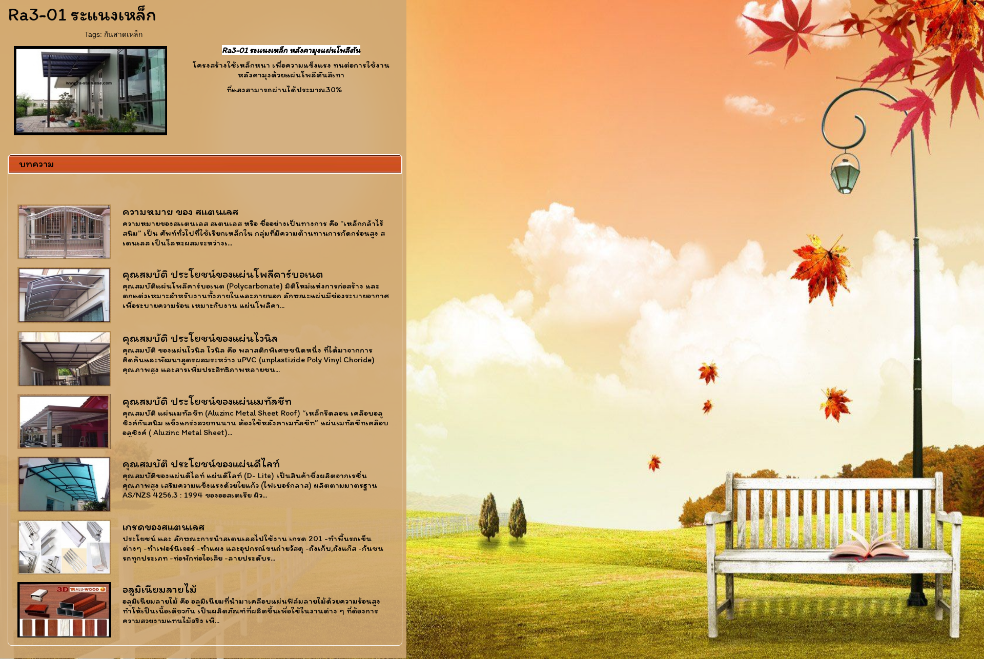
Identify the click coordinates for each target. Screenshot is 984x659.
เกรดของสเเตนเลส (163, 526)
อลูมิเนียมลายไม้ (159, 589)
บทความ (36, 163)
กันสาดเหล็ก (123, 34)
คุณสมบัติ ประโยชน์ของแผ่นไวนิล (200, 338)
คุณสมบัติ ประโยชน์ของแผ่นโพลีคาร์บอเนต (222, 274)
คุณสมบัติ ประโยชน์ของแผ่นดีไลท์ (201, 463)
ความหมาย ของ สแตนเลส (180, 211)
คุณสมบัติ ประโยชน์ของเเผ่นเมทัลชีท (207, 401)
